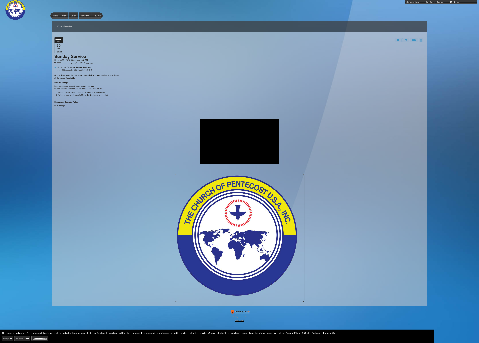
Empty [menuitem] (456, 1)
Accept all (7, 338)
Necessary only (22, 338)
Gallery (73, 15)
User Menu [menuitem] (414, 1)
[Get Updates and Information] (398, 40)
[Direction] (405, 40)
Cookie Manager (40, 338)
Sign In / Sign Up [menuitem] (436, 1)
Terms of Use (239, 320)
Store (64, 15)
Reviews (97, 15)
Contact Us (85, 15)
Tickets (55, 15)
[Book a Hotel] (414, 40)
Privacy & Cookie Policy (306, 333)
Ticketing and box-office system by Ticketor (240, 312)
